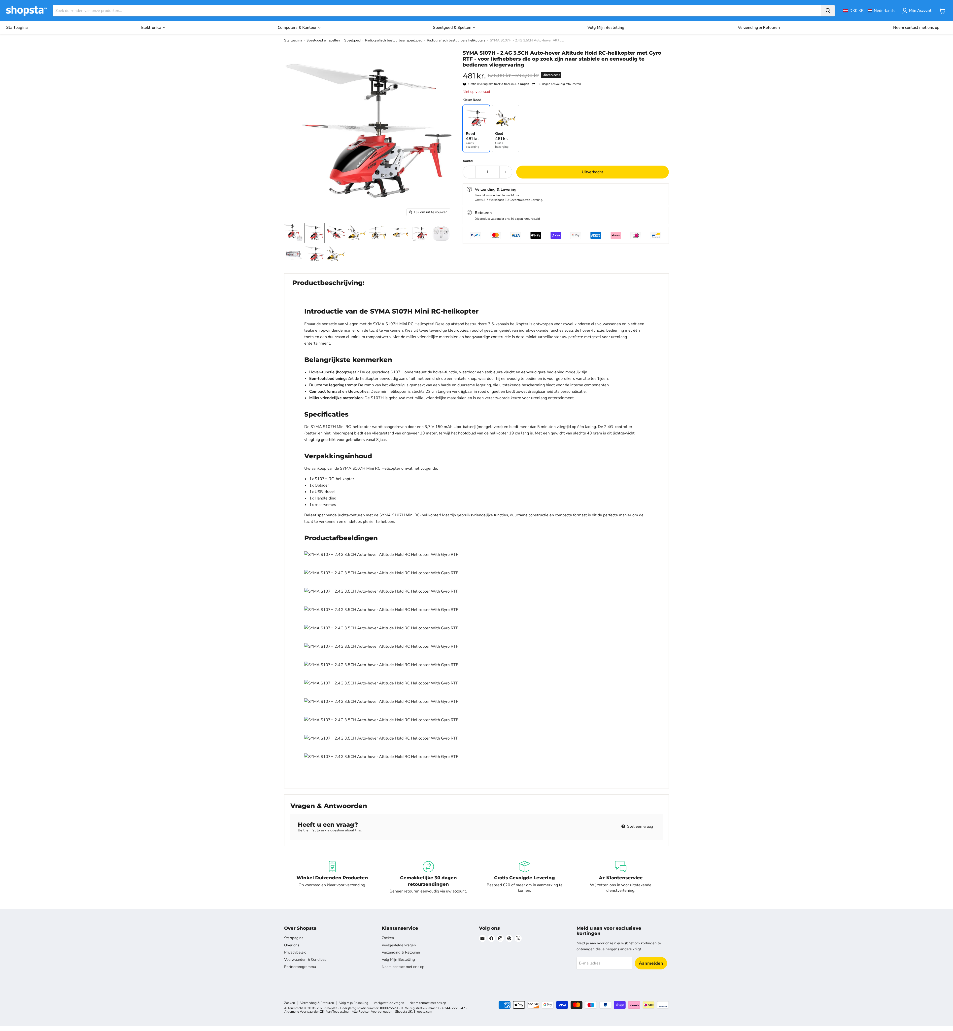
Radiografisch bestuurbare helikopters (456, 40)
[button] (869, 10)
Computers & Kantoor (298, 27)
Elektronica (151, 27)
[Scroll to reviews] (566, 71)
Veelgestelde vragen (399, 945)
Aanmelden (651, 963)
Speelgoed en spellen (323, 40)
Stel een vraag (639, 826)
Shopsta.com (422, 1011)
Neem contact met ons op (916, 27)
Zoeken (388, 937)
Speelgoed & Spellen (452, 27)
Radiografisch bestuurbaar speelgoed (393, 40)
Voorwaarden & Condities (305, 959)
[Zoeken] (828, 10)
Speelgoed (352, 40)
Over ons (291, 945)
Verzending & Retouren (759, 27)
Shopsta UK (403, 1011)
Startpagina (17, 27)
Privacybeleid (295, 952)
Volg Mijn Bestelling (605, 27)
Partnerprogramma (300, 966)
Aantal (468, 161)
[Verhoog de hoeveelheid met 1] (506, 172)
